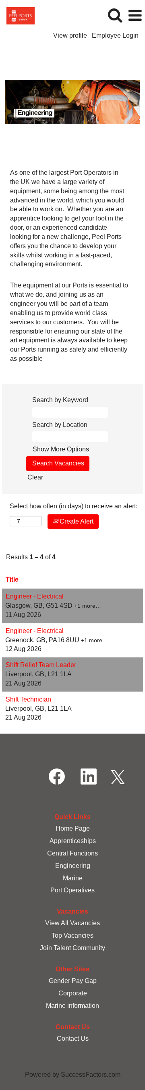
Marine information (72, 1005)
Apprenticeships (73, 840)
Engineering (72, 865)
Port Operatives (72, 890)
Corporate (72, 993)
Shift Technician (28, 699)
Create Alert (75, 521)
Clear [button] (35, 477)
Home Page (73, 828)
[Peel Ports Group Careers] (17, 15)
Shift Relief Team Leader (41, 664)
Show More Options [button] (61, 449)
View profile (70, 35)
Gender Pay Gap (73, 980)
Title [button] (12, 579)
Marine (73, 878)
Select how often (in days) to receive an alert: (73, 506)
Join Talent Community (72, 947)
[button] (135, 15)
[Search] (115, 15)
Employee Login (115, 35)
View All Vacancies (72, 923)
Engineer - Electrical (35, 596)
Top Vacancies (72, 935)
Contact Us (73, 1038)
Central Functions (72, 853)
